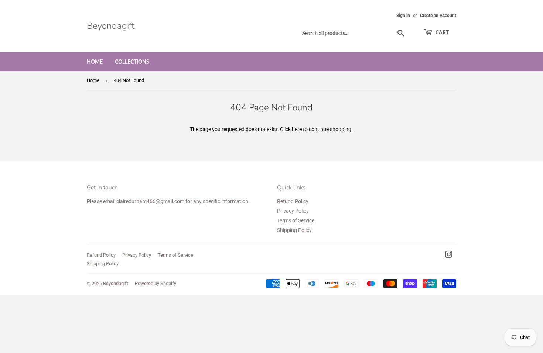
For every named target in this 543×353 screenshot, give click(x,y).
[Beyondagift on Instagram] (448, 255)
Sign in (403, 15)
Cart (441, 32)
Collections (132, 61)
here (297, 129)
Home (95, 61)
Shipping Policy (294, 230)
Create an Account (438, 15)
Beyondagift (110, 26)
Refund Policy (292, 201)
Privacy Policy (293, 211)
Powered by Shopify (155, 283)
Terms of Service (295, 220)
